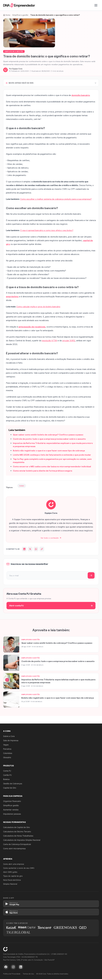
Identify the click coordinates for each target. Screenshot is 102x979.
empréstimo (12, 296)
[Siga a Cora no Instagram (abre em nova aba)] (13, 967)
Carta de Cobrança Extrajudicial (17, 844)
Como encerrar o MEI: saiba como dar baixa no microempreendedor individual (52, 466)
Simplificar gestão (11, 805)
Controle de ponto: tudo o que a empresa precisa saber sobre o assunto (49, 439)
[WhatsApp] (36, 549)
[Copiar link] (41, 549)
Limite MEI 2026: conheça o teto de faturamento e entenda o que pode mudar (52, 455)
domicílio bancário (80, 95)
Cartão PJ (7, 775)
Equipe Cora (17, 69)
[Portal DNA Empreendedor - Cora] (19, 5)
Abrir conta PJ (16, 605)
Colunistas (7, 753)
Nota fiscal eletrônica (12, 880)
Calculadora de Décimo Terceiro (17, 831)
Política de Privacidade (11, 974)
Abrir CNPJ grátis (10, 872)
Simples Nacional (10, 884)
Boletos (6, 779)
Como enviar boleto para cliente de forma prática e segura (42, 470)
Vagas (5, 745)
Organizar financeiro (12, 801)
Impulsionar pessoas (12, 814)
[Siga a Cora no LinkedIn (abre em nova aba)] (20, 967)
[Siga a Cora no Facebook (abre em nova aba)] (5, 967)
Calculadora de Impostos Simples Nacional (21, 840)
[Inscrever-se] (91, 575)
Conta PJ (7, 771)
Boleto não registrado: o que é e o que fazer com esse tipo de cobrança (49, 450)
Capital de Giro (9, 788)
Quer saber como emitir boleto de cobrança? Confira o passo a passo (48, 434)
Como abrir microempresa (14, 848)
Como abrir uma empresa (13, 864)
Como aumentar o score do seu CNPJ (18, 868)
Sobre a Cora (9, 736)
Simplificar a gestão (14, 51)
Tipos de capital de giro (13, 876)
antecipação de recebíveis (31, 326)
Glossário (7, 757)
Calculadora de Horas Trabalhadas (18, 836)
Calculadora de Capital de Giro (16, 827)
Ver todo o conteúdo (50, 538)
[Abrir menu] (96, 5)
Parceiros (7, 749)
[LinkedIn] (24, 549)
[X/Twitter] (30, 549)
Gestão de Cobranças (12, 783)
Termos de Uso (28, 974)
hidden (21, 486)
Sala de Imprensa (10, 740)
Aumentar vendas (10, 809)
